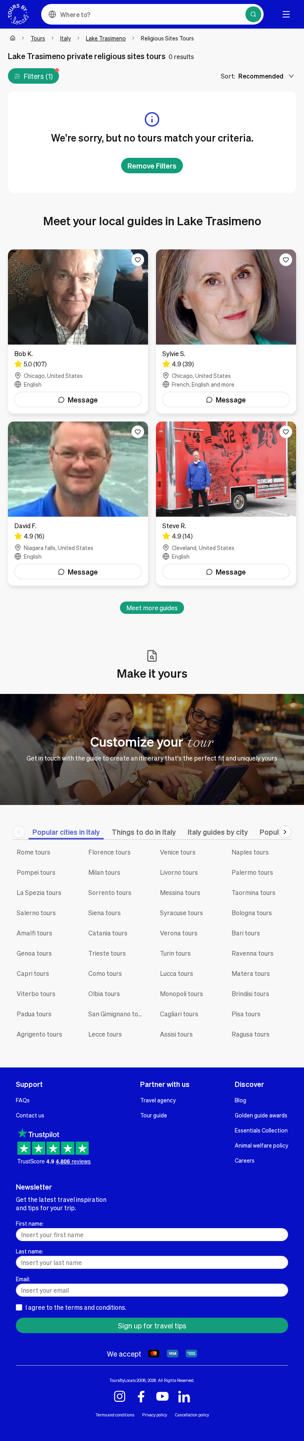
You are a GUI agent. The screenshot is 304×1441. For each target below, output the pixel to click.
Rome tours (33, 852)
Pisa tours (246, 1014)
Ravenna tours (253, 953)
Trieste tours (107, 953)
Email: (23, 1278)
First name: (30, 1223)
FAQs (23, 1100)
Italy (65, 38)
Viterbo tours (36, 993)
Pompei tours (36, 872)
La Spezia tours (39, 892)
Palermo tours (252, 872)
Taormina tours (254, 892)
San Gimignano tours (117, 1014)
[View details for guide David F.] (78, 504)
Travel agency (158, 1100)
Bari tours (246, 933)
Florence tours (109, 852)
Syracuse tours (181, 912)
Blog (240, 1100)
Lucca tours (176, 973)
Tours (37, 38)
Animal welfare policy (261, 1145)
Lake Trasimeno (106, 38)
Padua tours (34, 1014)
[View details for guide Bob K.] (78, 331)
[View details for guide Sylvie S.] (226, 331)
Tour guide (153, 1115)
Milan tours (104, 872)
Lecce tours (105, 1034)
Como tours (105, 973)
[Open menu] (286, 14)
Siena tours (104, 912)
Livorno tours (179, 872)
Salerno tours (36, 912)
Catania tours (107, 933)
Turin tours (175, 953)
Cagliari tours (179, 1014)
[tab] (66, 831)
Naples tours (250, 852)
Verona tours (179, 933)
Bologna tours (252, 912)
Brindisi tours (250, 993)
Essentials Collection (261, 1130)
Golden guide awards (261, 1115)
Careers (245, 1160)
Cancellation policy (192, 1414)
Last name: (29, 1251)
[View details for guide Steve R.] (226, 504)
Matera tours (251, 973)
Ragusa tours (251, 1034)
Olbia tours (104, 993)
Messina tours (180, 892)
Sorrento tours (109, 892)
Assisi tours (176, 1034)
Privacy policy (154, 1414)
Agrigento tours (39, 1034)
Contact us (30, 1115)
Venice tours (178, 852)
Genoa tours (34, 953)
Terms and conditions (114, 1414)
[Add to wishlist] (137, 259)
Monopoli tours (181, 993)
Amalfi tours (34, 933)
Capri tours (33, 973)
